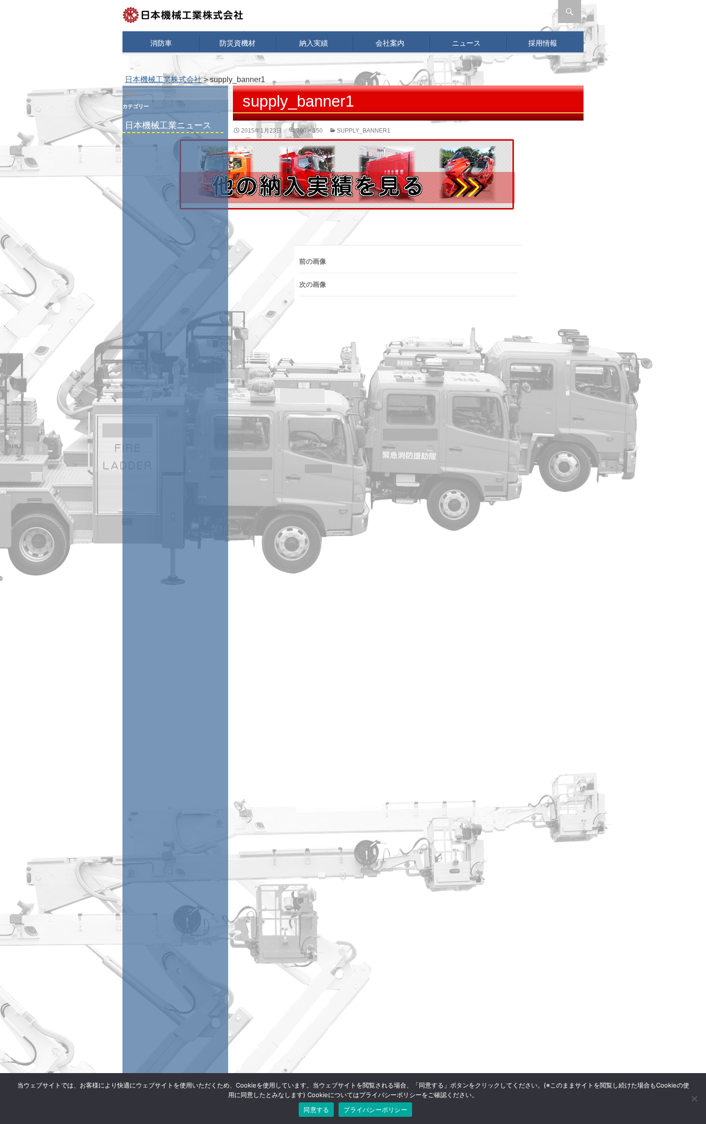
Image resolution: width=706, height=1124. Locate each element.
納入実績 (313, 43)
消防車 (161, 43)
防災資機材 (237, 43)
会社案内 (390, 43)
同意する (316, 1109)
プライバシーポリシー (375, 1109)
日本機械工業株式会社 (163, 79)
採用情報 (542, 43)
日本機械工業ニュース (168, 125)
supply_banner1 (363, 130)
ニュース (466, 43)
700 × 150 (309, 130)
